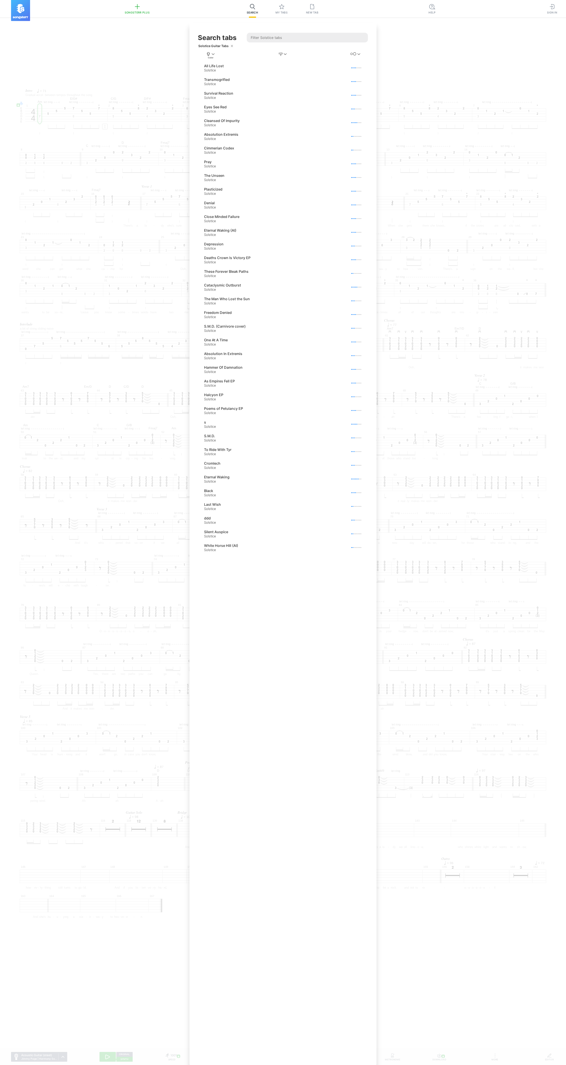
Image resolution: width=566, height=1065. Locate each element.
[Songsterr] (20, 10)
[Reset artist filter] (232, 46)
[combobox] (210, 55)
